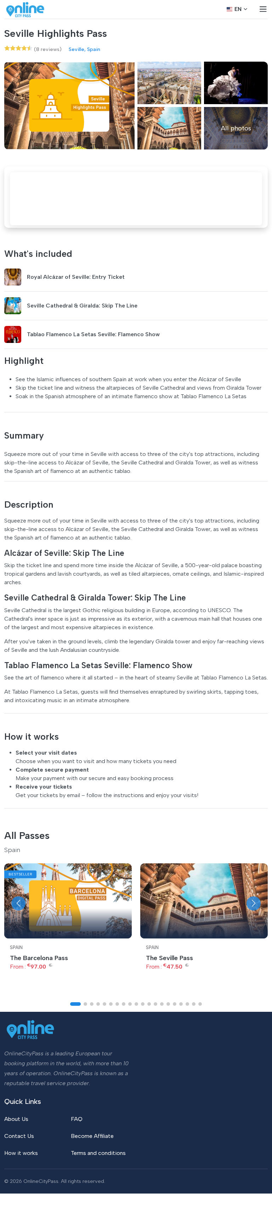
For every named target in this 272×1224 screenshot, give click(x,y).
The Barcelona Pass (39, 958)
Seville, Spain (84, 49)
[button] (18, 903)
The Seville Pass (169, 958)
